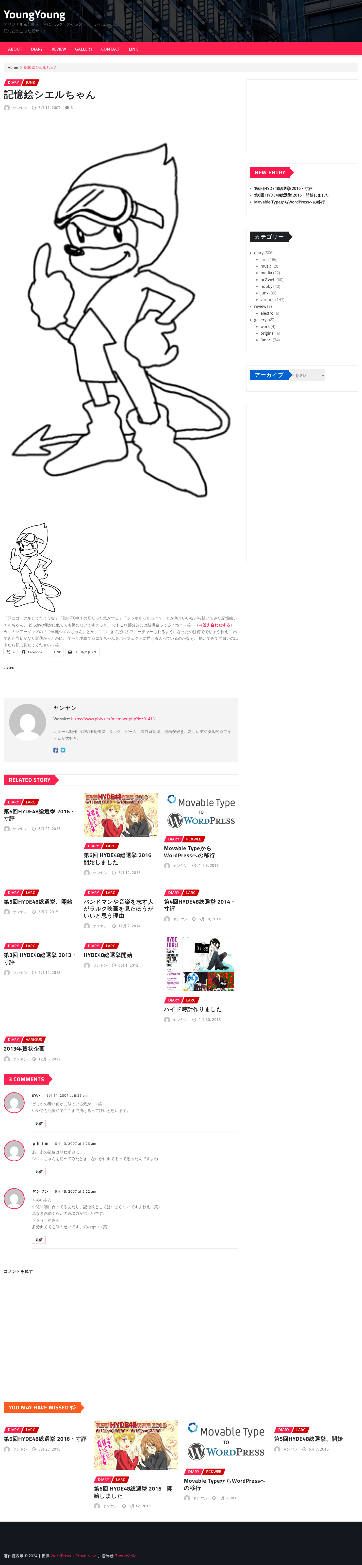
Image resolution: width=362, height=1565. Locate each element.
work (265, 326)
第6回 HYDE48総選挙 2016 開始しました (120, 858)
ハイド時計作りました (193, 1009)
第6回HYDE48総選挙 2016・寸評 (40, 815)
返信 (39, 1123)
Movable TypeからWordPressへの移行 (189, 851)
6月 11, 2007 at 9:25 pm (67, 1095)
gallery (260, 320)
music (266, 266)
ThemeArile (125, 1556)
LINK (133, 49)
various (267, 299)
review (260, 306)
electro (267, 313)
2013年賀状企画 (24, 1048)
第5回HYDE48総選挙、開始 (38, 901)
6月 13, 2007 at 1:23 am (75, 1143)
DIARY (37, 49)
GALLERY (83, 49)
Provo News (86, 1556)
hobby (266, 286)
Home (13, 67)
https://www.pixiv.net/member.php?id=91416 (113, 719)
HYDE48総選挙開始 (108, 955)
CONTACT (110, 49)
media (266, 272)
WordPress (60, 1556)
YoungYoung (35, 14)
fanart (266, 340)
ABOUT (15, 49)
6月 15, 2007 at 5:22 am (75, 1191)
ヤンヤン (20, 107)
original (268, 333)
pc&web (268, 279)
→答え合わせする (214, 625)
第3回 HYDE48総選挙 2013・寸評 (40, 958)
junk (264, 293)
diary (258, 252)
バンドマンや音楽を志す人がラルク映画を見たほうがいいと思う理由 (119, 908)
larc (264, 259)
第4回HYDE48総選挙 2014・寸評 (200, 905)
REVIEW (59, 49)
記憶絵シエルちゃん (40, 67)
